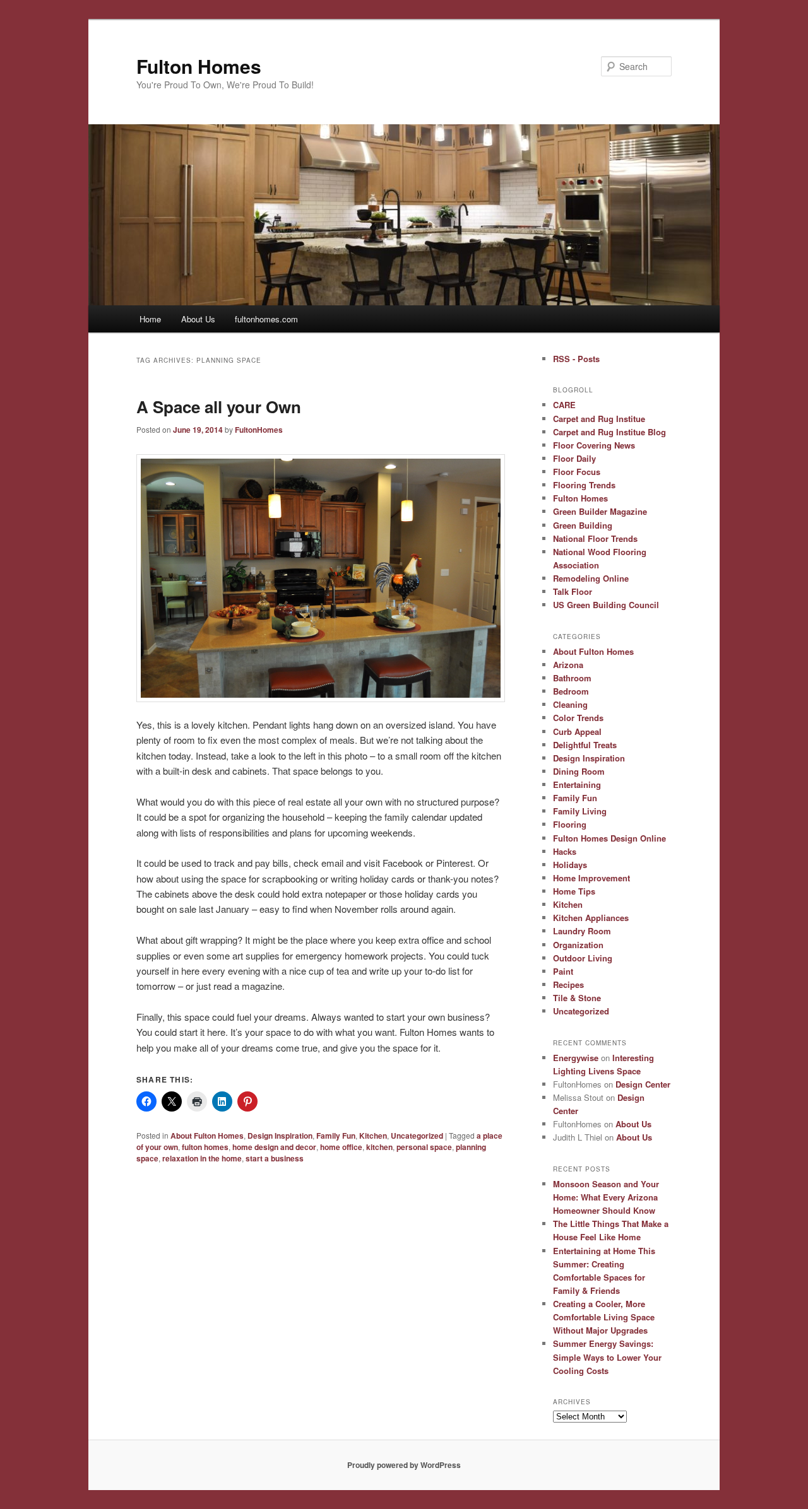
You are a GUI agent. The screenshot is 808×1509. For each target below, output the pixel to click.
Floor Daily (574, 458)
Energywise (575, 1058)
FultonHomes (259, 429)
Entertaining (577, 784)
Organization (578, 945)
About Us (198, 319)
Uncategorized (417, 1135)
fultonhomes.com (266, 319)
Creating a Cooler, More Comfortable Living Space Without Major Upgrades (604, 1317)
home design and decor (274, 1147)
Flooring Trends (584, 485)
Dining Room (579, 771)
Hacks (564, 851)
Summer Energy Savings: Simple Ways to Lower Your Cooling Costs (607, 1356)
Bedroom (571, 691)
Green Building (582, 525)
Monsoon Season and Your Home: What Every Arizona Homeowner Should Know (606, 1197)
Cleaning (570, 704)
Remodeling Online (591, 578)
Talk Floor (572, 591)
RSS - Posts (576, 359)
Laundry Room (582, 931)
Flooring (569, 824)
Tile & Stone (577, 998)
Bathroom (572, 678)
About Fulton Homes (207, 1135)
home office (341, 1147)
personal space (424, 1147)
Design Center (642, 1084)
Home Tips (574, 891)
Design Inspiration (279, 1135)
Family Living (580, 811)
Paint (563, 971)
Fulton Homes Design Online (609, 838)
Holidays (570, 865)
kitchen (379, 1147)
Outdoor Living (582, 958)
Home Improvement (591, 878)
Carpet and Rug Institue (599, 419)
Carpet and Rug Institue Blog (609, 432)
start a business (275, 1158)
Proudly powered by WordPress (404, 1465)
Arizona (568, 665)
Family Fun (335, 1135)
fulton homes (205, 1147)
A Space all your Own (218, 406)
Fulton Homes (198, 65)
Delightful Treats (585, 745)
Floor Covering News (594, 445)
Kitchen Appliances (591, 918)
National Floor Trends (595, 538)
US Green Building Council (606, 605)
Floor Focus (576, 472)
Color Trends (578, 718)
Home (150, 319)
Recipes (568, 984)
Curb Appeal (577, 731)
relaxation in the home (202, 1158)
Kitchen (373, 1135)
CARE (564, 405)
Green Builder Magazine (600, 511)
